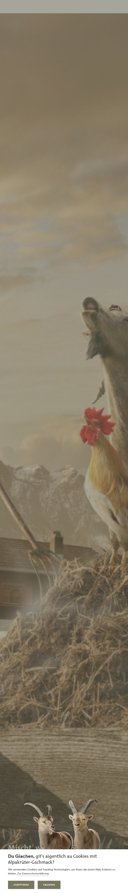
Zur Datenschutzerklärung (33, 873)
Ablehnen (49, 885)
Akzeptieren (21, 885)
